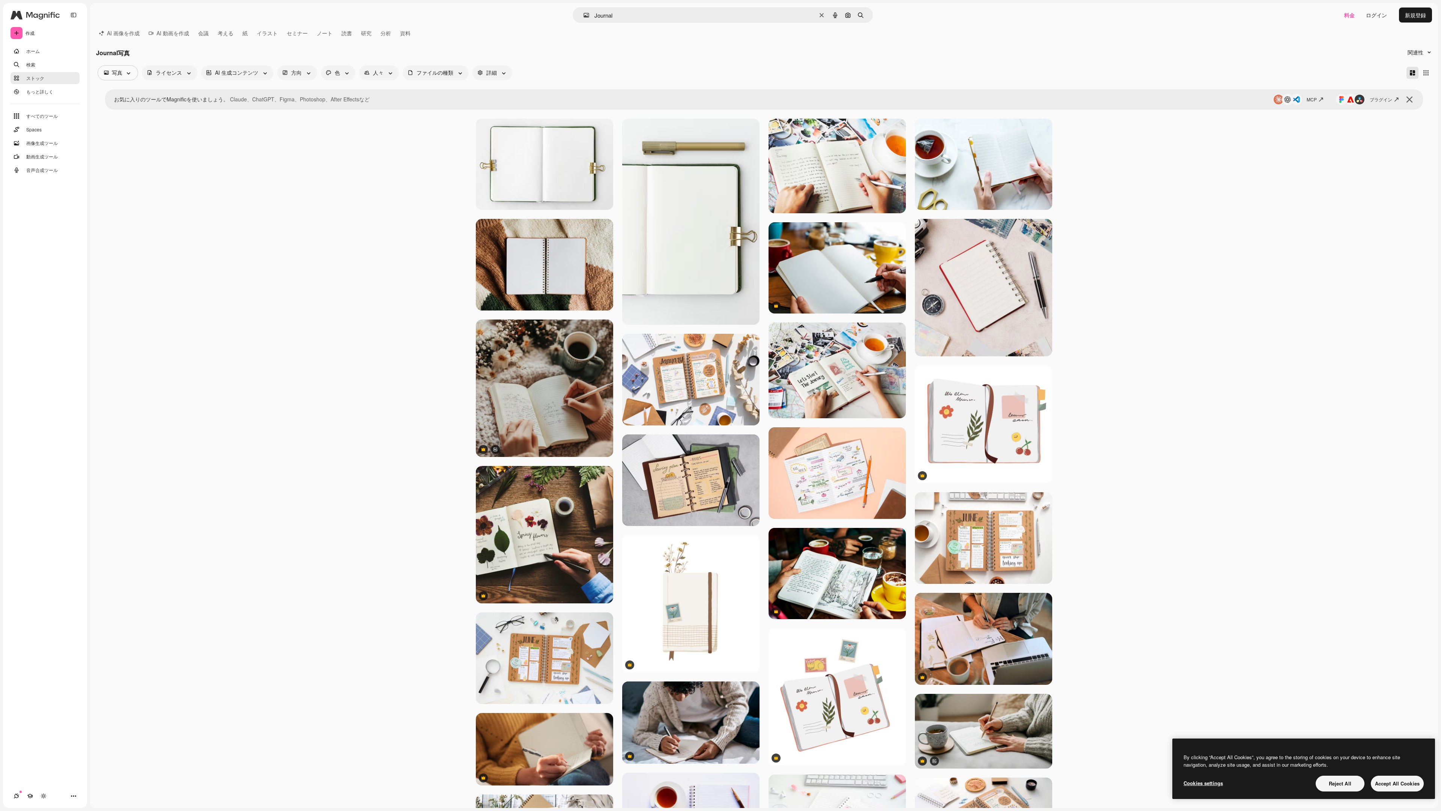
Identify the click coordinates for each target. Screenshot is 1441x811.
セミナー (297, 33)
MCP (1312, 99)
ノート (324, 33)
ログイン (1376, 15)
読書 (346, 33)
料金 (1349, 15)
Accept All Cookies (1397, 783)
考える (225, 33)
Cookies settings (1203, 783)
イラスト (267, 33)
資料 (405, 33)
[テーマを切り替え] (44, 796)
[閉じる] (1409, 99)
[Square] (1426, 73)
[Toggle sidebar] (74, 15)
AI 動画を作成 (172, 33)
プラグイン (1381, 99)
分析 (386, 33)
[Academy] (30, 796)
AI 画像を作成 (123, 33)
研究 (366, 33)
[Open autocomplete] (583, 15)
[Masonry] (1412, 73)
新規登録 (1415, 15)
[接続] (17, 796)
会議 (203, 33)
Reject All (1340, 783)
